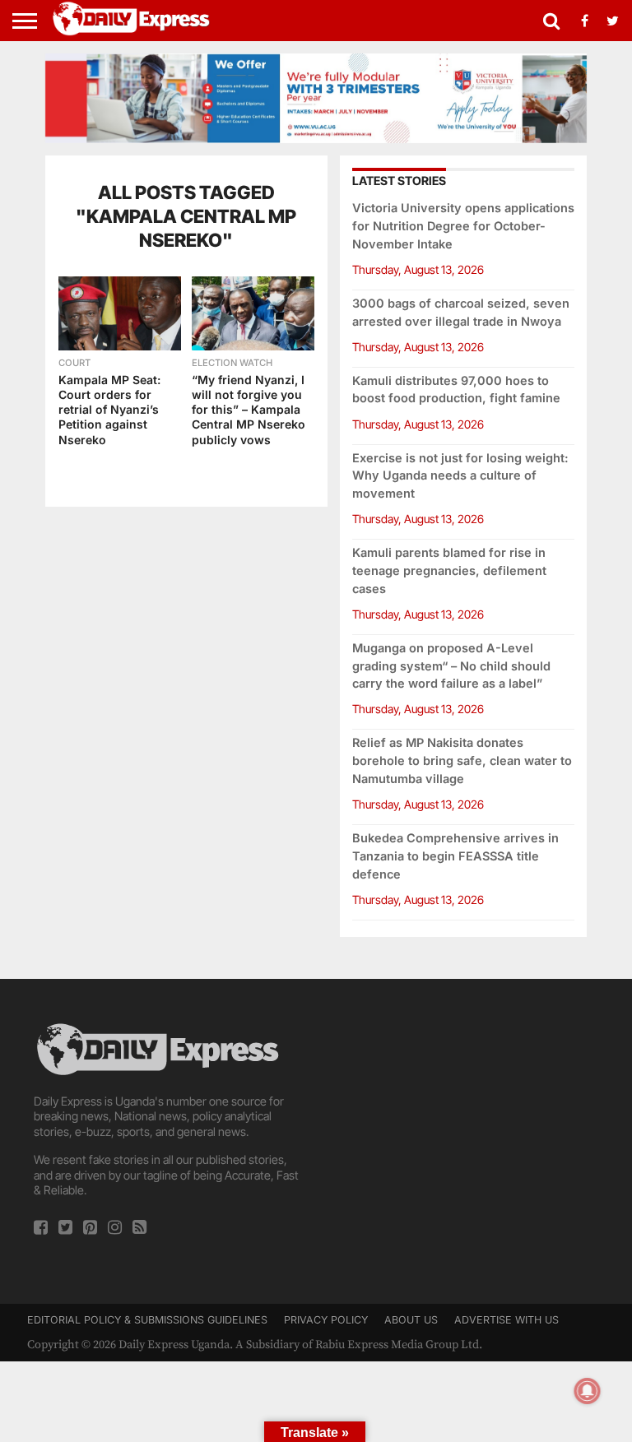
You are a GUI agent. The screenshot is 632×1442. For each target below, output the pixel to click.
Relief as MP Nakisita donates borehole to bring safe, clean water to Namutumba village (462, 760)
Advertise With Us (506, 1320)
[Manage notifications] (587, 1391)
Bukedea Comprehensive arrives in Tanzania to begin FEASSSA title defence (455, 856)
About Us (411, 1320)
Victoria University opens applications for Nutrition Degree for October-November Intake (463, 226)
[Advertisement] (463, 1123)
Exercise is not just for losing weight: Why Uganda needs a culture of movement (460, 476)
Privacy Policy (326, 1320)
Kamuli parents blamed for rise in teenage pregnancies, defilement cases (449, 570)
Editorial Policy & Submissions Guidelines (147, 1320)
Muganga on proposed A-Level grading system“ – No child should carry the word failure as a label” (451, 666)
